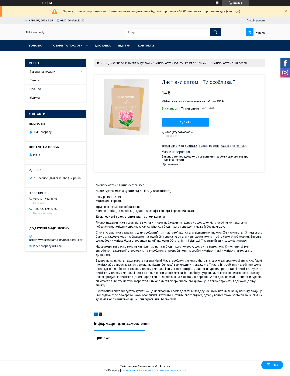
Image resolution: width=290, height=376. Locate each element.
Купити (185, 122)
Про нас (35, 89)
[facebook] (96, 315)
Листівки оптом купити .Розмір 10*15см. (180, 63)
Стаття (34, 80)
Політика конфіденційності (170, 370)
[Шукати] (215, 32)
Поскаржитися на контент (136, 370)
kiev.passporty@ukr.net (47, 245)
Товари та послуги (67, 45)
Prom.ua (165, 366)
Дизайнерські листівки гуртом (129, 63)
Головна (36, 45)
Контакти (146, 45)
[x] (100, 315)
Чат (275, 365)
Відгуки (124, 45)
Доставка (102, 45)
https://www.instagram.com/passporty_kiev (56, 239)
